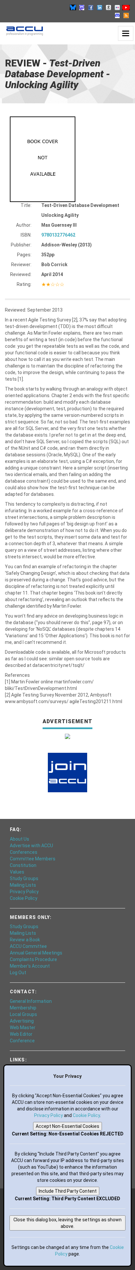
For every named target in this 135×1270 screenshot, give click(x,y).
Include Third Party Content (68, 1191)
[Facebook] (91, 7)
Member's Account (30, 966)
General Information (31, 1001)
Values (17, 872)
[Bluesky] (73, 7)
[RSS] (126, 15)
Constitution (23, 865)
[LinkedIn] (100, 7)
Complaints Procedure (33, 959)
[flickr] (117, 7)
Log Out (18, 972)
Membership (23, 1007)
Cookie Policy (23, 898)
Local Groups (23, 1014)
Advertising (22, 1021)
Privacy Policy (24, 891)
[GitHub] (108, 7)
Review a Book (25, 939)
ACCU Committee (28, 946)
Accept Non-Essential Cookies (67, 1126)
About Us (19, 839)
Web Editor (21, 1034)
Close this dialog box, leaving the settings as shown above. (67, 1223)
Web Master (22, 1027)
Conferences (23, 852)
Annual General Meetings (36, 952)
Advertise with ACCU (31, 845)
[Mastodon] (82, 7)
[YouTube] (126, 7)
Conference (22, 1040)
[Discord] (117, 15)
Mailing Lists (23, 885)
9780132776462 (58, 235)
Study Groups (24, 878)
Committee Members (32, 858)
